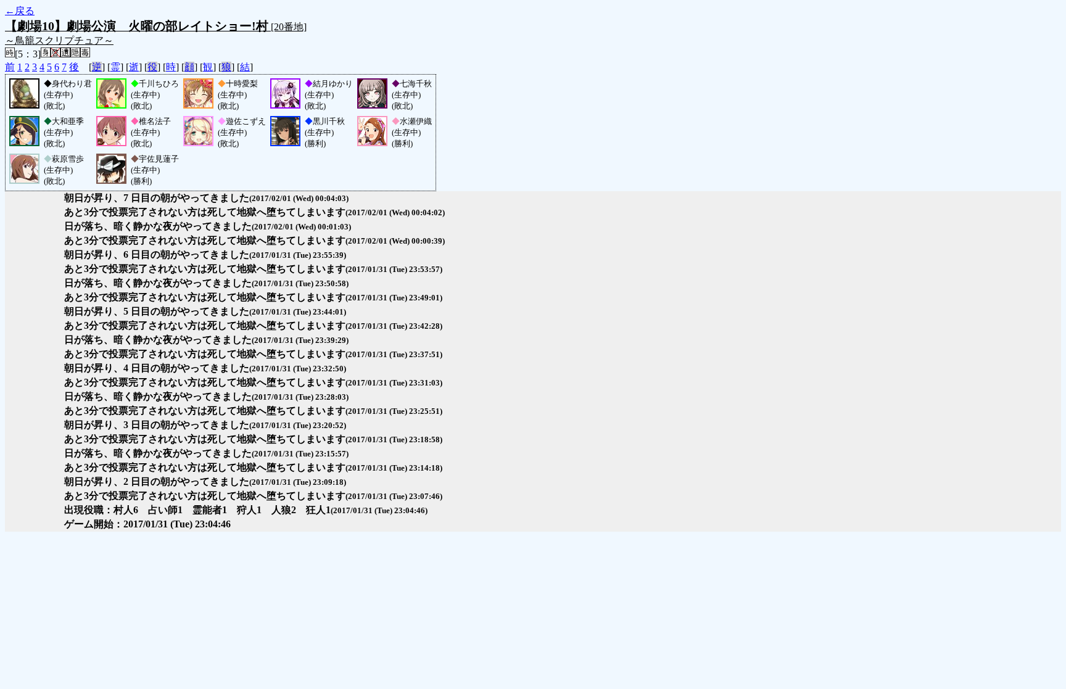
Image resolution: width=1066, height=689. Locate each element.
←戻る (20, 11)
